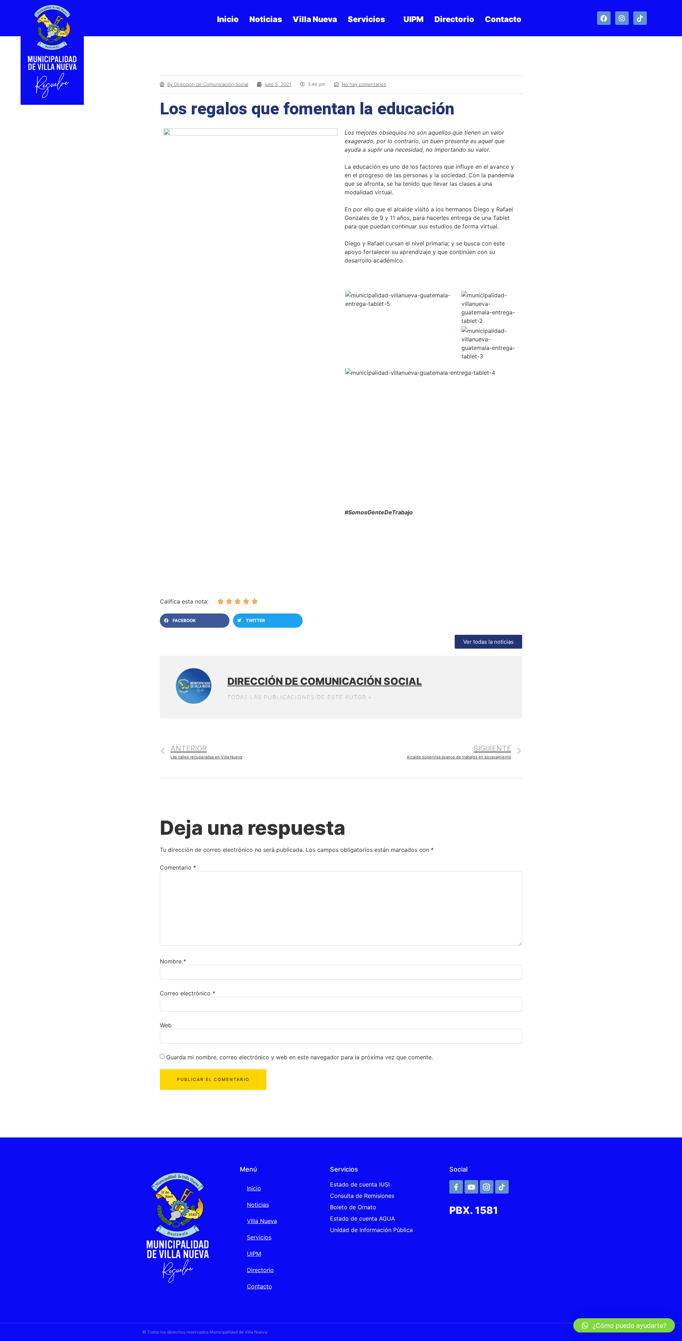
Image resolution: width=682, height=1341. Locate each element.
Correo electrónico (187, 993)
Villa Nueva (315, 19)
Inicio (228, 19)
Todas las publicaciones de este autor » (299, 697)
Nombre (173, 961)
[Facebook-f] (456, 1187)
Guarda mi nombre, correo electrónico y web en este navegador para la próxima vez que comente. (299, 1057)
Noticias (265, 19)
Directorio (454, 19)
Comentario (178, 867)
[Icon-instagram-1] (486, 1187)
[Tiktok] (640, 18)
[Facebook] (604, 18)
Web (166, 1025)
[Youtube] (471, 1187)
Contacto (503, 19)
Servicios (366, 19)
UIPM (414, 19)
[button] (194, 620)
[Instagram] (622, 18)
